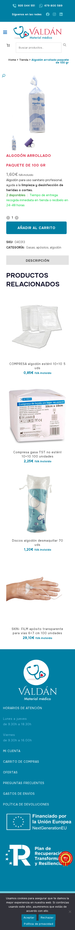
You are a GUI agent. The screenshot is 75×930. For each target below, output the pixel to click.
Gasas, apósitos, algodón (43, 247)
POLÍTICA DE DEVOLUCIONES (26, 804)
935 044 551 (26, 5)
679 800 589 (53, 5)
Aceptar (29, 917)
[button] (33, 76)
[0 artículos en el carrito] (8, 45)
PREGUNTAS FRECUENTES (23, 783)
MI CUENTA (11, 751)
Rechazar (47, 917)
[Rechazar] (70, 911)
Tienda (23, 60)
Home (12, 60)
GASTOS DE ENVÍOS (19, 794)
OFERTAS (10, 772)
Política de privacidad (38, 924)
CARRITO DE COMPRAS (21, 762)
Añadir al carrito (36, 228)
